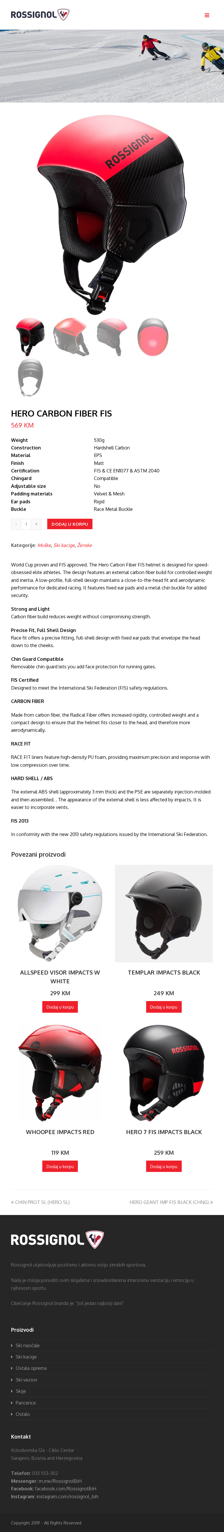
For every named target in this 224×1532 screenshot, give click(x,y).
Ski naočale (28, 1345)
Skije (21, 1391)
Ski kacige (64, 545)
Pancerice (26, 1403)
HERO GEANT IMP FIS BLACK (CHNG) (169, 1202)
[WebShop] (40, 14)
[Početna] (57, 1250)
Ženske (84, 545)
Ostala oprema (31, 1368)
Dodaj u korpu (70, 524)
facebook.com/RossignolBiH (65, 1489)
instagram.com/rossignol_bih (67, 1496)
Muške (44, 545)
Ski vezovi (26, 1380)
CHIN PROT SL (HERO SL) (42, 1202)
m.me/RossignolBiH (60, 1481)
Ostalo (23, 1414)
